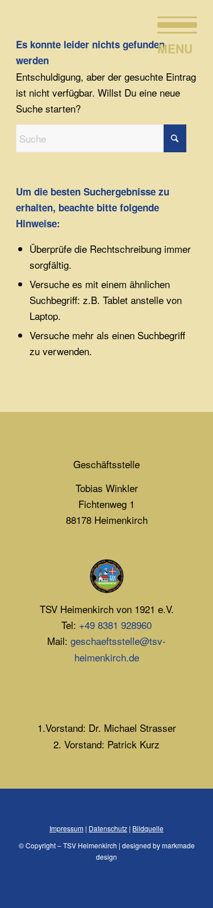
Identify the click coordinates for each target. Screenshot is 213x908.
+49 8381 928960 (115, 625)
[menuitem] (171, 22)
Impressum (66, 828)
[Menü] (171, 22)
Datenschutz (108, 828)
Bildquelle (148, 828)
